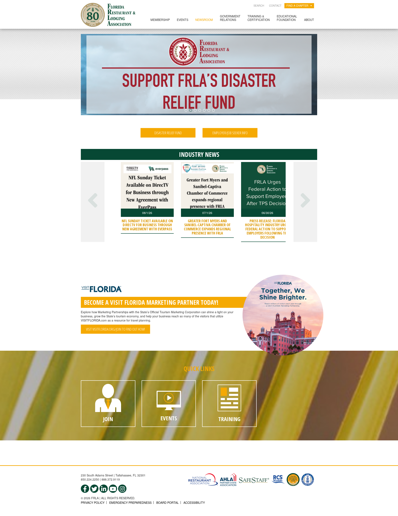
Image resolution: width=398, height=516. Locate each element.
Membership (160, 20)
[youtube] (113, 489)
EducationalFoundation (287, 18)
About (309, 20)
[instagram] (122, 489)
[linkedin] (104, 489)
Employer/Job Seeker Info (230, 132)
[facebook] (85, 489)
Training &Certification (259, 18)
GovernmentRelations (230, 18)
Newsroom (204, 20)
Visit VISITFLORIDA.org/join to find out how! (115, 329)
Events (182, 20)
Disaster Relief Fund (168, 132)
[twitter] (94, 489)
